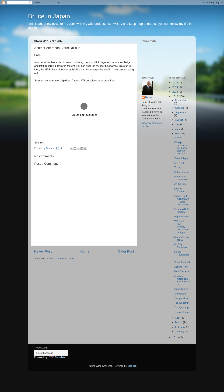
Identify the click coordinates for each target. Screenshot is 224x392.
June (178, 129)
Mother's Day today (181, 238)
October (180, 108)
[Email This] (72, 148)
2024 (175, 82)
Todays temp (181, 302)
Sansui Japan (181, 158)
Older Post (126, 251)
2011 (175, 337)
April (178, 318)
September (181, 112)
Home (84, 251)
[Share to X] (78, 148)
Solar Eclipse (181, 172)
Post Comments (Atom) (62, 258)
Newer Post (43, 251)
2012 (175, 96)
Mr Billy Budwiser (180, 246)
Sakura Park (181, 266)
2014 (175, 87)
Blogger (132, 366)
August (179, 119)
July (177, 124)
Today (177, 167)
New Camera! (182, 271)
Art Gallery (180, 184)
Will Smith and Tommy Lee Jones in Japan (181, 227)
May (178, 133)
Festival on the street (180, 178)
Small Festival (182, 262)
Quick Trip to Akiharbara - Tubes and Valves (181, 200)
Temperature (181, 298)
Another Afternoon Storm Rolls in (182, 280)
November (181, 100)
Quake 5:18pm (179, 190)
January (180, 331)
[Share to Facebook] (81, 148)
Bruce (148, 97)
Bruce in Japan (49, 16)
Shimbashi (180, 293)
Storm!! (178, 137)
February (180, 327)
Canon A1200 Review (181, 210)
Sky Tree (179, 162)
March (179, 322)
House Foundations (182, 255)
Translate (60, 357)
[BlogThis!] (75, 148)
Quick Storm (181, 289)
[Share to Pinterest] (85, 148)
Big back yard (181, 216)
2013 (175, 92)
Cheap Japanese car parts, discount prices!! (181, 148)
